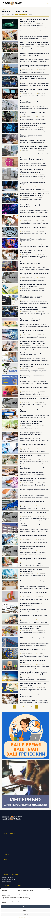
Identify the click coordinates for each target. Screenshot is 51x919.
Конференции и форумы (7, 877)
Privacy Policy (22, 917)
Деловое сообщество (10, 874)
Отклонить (25, 910)
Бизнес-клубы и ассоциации (8, 879)
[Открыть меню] (47, 3)
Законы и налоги (8, 844)
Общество (5, 859)
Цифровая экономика (6, 868)
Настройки (25, 914)
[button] (49, 890)
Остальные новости (32, 14)
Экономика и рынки (10, 14)
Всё (3, 14)
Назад (4, 9)
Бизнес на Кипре (8, 833)
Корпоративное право (7, 846)
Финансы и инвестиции (21, 14)
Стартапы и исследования (8, 866)
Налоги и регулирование (7, 848)
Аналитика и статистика (11, 885)
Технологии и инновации (12, 864)
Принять (25, 906)
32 (31, 707)
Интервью (5, 854)
